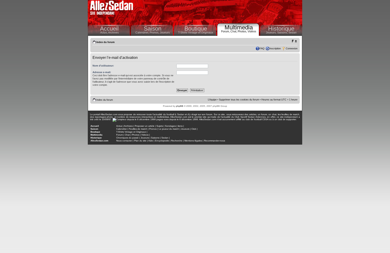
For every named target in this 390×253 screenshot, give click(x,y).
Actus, (104, 32)
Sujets (159, 126)
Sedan (292, 32)
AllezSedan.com (99, 140)
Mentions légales (193, 140)
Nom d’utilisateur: (103, 65)
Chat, (234, 31)
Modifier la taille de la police (294, 41)
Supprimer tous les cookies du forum (239, 99)
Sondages (170, 126)
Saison (152, 28)
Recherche (176, 140)
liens (180, 126)
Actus (119, 126)
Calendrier (121, 129)
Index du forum (105, 42)
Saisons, (282, 32)
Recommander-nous (214, 140)
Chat (127, 135)
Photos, (243, 31)
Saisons (155, 137)
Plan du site (140, 140)
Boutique (195, 28)
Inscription (275, 48)
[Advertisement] (219, 11)
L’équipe (212, 99)
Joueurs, (271, 32)
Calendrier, (142, 32)
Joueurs (165, 32)
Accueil (109, 28)
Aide (150, 140)
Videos (145, 135)
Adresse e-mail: (102, 72)
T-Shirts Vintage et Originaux (195, 32)
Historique (281, 28)
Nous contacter (124, 140)
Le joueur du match (169, 129)
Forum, (225, 31)
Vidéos (252, 31)
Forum (119, 135)
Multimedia (239, 27)
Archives (113, 32)
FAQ (262, 48)
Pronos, (155, 32)
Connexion (291, 48)
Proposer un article (144, 126)
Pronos (153, 129)
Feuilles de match (138, 129)
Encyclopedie (162, 140)
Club (193, 129)
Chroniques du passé (127, 137)
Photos (135, 135)
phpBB (179, 106)
